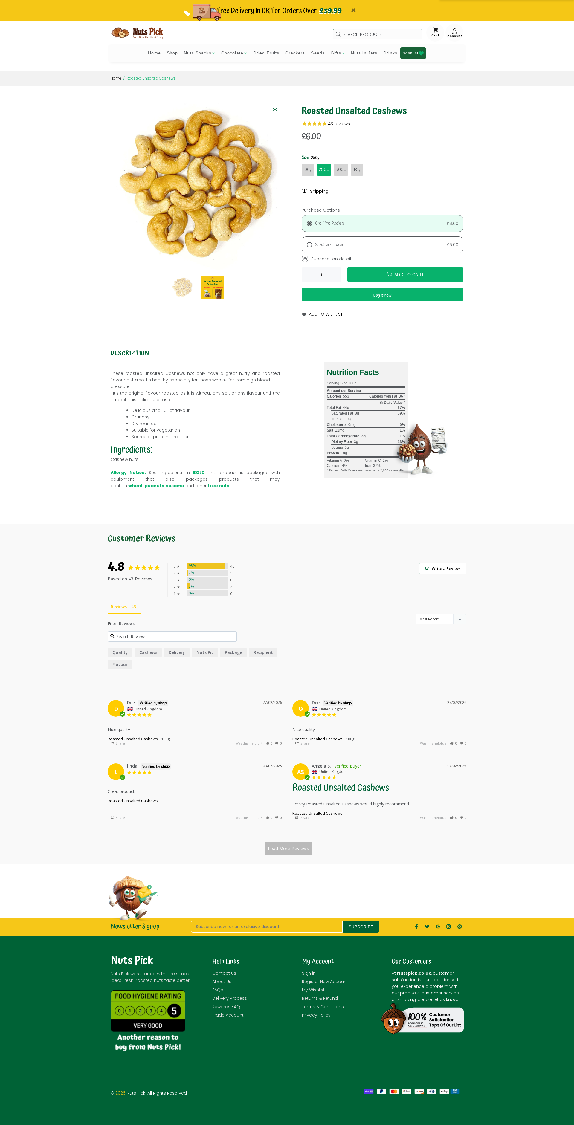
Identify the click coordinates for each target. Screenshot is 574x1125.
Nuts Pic (204, 652)
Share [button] (120, 743)
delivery (177, 652)
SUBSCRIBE (361, 926)
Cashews (148, 652)
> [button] (288, 848)
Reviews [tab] (119, 606)
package (233, 652)
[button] (269, 743)
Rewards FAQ (226, 1007)
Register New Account (325, 982)
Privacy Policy (316, 1015)
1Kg (357, 169)
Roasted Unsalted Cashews (133, 739)
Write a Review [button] (446, 568)
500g (340, 169)
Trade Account (228, 1015)
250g (324, 169)
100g (308, 169)
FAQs (217, 990)
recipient (263, 652)
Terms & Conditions (323, 1007)
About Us (221, 982)
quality (120, 652)
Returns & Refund (320, 998)
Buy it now (382, 295)
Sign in (309, 973)
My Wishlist (313, 990)
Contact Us (224, 973)
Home (116, 78)
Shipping (319, 191)
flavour (120, 664)
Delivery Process (229, 998)
